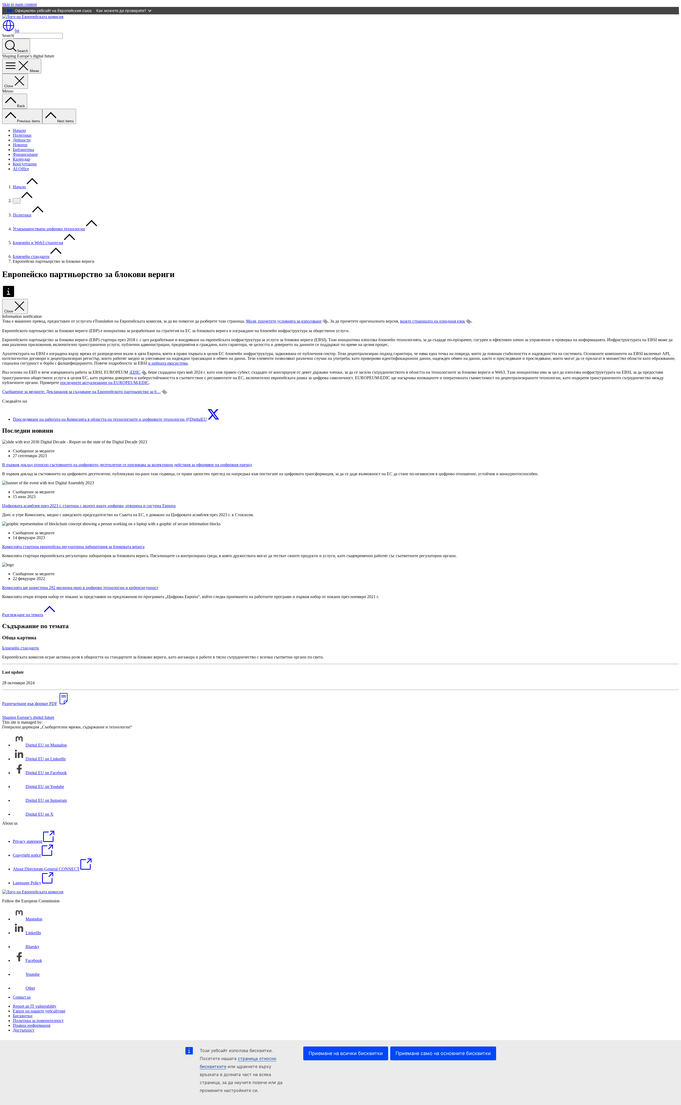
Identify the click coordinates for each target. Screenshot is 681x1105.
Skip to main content (19, 4)
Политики (22, 135)
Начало (19, 130)
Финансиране (25, 154)
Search (8, 35)
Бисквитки (22, 1016)
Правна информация (31, 1025)
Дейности (22, 140)
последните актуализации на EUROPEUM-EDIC (104, 382)
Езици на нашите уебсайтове (39, 1011)
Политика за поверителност (38, 1020)
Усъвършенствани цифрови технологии (49, 229)
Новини (20, 145)
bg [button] (17, 30)
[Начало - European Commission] (32, 16)
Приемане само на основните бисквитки (443, 1053)
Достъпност (23, 1030)
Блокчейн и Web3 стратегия (38, 242)
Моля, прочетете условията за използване (284, 321)
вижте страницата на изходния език (432, 321)
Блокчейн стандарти (31, 256)
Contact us (22, 997)
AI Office (21, 168)
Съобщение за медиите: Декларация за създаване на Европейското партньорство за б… (81, 391)
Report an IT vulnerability (34, 1006)
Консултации (25, 164)
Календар (21, 159)
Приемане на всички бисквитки (346, 1053)
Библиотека (23, 149)
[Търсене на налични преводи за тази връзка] (325, 321)
